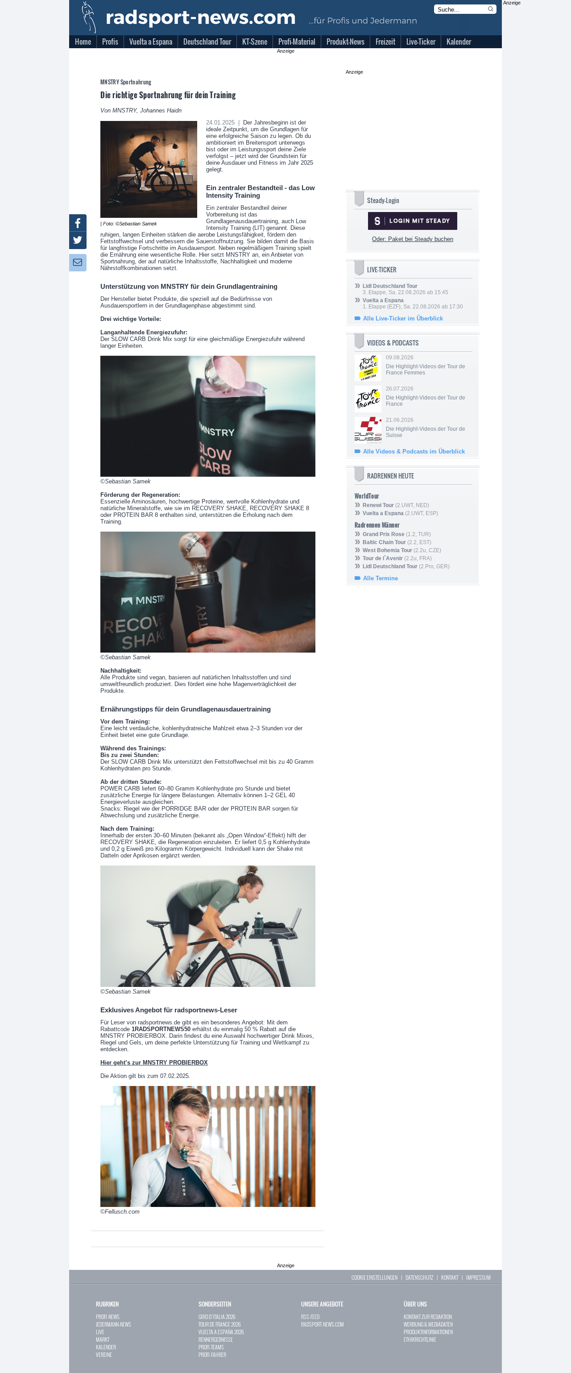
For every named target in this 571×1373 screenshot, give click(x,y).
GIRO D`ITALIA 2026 (217, 1316)
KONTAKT (449, 1277)
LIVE (100, 1332)
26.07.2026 (425, 396)
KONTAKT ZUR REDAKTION (428, 1316)
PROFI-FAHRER (212, 1354)
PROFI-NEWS (108, 1316)
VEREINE (104, 1354)
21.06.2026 (425, 427)
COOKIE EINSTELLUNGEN (374, 1277)
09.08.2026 (425, 365)
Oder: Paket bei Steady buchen (412, 239)
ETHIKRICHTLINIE (420, 1339)
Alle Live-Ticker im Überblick (403, 318)
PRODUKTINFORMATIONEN (428, 1332)
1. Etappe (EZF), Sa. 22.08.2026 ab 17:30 (413, 303)
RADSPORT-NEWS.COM (322, 1324)
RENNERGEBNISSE (216, 1339)
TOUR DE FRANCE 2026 (220, 1324)
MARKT (102, 1339)
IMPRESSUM (478, 1277)
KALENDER (106, 1347)
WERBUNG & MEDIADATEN (428, 1324)
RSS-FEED (310, 1316)
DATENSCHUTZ (419, 1277)
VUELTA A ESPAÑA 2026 (221, 1332)
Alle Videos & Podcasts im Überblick (414, 451)
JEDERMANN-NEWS (113, 1324)
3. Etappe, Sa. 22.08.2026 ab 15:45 (405, 289)
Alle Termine (380, 578)
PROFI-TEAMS (211, 1347)
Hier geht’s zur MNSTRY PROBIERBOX (154, 1062)
